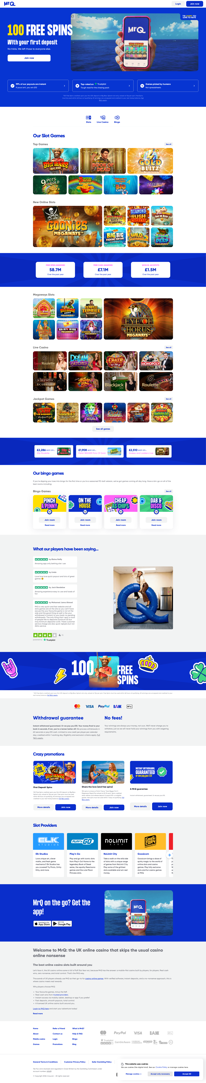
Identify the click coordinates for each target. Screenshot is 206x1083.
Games (36, 1044)
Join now (194, 4)
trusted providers (60, 995)
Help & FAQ (77, 1034)
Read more (49, 525)
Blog (74, 1044)
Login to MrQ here (41, 1009)
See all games (103, 429)
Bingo (74, 1039)
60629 (49, 1071)
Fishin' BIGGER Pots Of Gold (92, 453)
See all (168, 144)
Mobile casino (39, 1039)
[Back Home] (9, 4)
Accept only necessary (160, 1074)
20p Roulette (43, 453)
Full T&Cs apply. (52, 695)
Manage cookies (132, 1074)
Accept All (187, 1074)
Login (178, 4)
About (35, 1034)
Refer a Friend (59, 1028)
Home (35, 1028)
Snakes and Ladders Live (141, 453)
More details (43, 807)
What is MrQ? (78, 1028)
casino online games (94, 979)
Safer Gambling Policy (101, 1062)
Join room (49, 520)
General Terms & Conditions (45, 1062)
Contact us (57, 1034)
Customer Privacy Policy (74, 1062)
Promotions (57, 1044)
